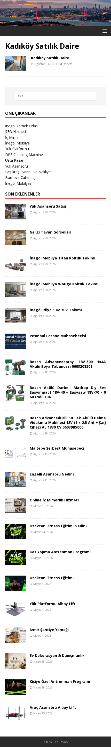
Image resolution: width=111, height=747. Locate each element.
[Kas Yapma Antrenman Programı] (15, 562)
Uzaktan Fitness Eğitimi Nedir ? (59, 525)
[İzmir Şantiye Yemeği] (15, 639)
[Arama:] (55, 96)
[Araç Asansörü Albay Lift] (15, 717)
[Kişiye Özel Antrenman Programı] (15, 691)
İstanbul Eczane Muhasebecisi (58, 335)
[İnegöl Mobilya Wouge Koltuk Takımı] (15, 294)
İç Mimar (12, 137)
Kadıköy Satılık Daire (50, 57)
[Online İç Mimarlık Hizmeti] (15, 510)
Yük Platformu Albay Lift (53, 603)
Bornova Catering (20, 177)
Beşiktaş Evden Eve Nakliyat (28, 171)
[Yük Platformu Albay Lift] (15, 614)
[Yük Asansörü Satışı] (15, 216)
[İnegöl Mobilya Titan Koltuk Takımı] (15, 268)
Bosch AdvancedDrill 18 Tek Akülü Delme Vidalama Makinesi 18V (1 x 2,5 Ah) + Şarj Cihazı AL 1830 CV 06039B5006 (68, 422)
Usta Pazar (14, 160)
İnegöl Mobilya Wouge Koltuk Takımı (64, 284)
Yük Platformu (17, 148)
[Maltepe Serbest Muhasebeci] (15, 458)
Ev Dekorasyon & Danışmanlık (57, 655)
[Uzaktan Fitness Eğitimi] (15, 588)
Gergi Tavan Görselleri (50, 232)
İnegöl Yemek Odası (21, 125)
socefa (68, 64)
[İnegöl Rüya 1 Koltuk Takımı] (15, 320)
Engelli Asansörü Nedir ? (52, 474)
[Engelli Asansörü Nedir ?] (15, 484)
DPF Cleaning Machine (24, 154)
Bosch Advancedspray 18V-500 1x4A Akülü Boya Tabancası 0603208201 (68, 364)
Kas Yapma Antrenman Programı (60, 551)
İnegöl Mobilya (17, 143)
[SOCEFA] (55, 22)
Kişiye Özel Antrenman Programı (60, 681)
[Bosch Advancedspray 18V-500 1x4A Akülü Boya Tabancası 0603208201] (15, 372)
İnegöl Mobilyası (18, 183)
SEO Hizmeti (15, 131)
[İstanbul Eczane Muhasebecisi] (15, 346)
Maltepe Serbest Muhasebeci (57, 448)
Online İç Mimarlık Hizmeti (54, 500)
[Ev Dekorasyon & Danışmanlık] (15, 665)
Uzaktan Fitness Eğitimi (52, 577)
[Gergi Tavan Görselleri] (15, 242)
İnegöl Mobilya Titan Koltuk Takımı (62, 258)
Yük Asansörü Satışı (48, 206)
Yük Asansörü (16, 166)
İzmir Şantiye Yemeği (49, 629)
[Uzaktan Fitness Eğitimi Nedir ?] (15, 536)
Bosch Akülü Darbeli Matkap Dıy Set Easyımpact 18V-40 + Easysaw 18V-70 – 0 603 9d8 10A (68, 392)
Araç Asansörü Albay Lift (53, 707)
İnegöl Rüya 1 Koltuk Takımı (56, 309)
